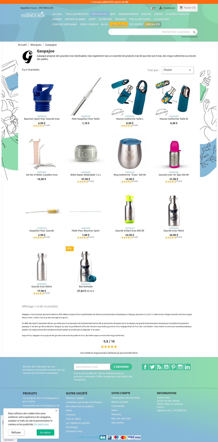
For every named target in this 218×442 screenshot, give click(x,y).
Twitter (152, 367)
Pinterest (173, 367)
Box (112, 14)
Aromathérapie (128, 14)
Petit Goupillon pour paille (86, 118)
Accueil (57, 14)
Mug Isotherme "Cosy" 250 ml (130, 174)
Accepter (45, 432)
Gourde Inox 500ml (41, 286)
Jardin (158, 14)
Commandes (118, 405)
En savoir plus (41, 424)
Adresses (116, 414)
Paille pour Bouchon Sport (86, 230)
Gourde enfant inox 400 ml (129, 230)
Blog (104, 24)
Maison (146, 14)
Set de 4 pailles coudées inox (41, 174)
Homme (57, 19)
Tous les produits (77, 14)
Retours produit (119, 401)
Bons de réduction (121, 418)
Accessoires (161, 19)
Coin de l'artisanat (64, 24)
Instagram (180, 367)
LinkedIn (187, 367)
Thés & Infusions (140, 19)
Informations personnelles (125, 397)
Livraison (70, 414)
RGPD (69, 410)
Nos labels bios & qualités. (80, 406)
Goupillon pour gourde (41, 230)
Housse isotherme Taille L (129, 118)
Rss (159, 367)
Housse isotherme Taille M (174, 118)
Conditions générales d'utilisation (84, 402)
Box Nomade (86, 286)
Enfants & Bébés (75, 19)
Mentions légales (75, 398)
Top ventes (136, 24)
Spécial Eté (153, 24)
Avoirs (114, 410)
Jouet (92, 19)
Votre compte (120, 393)
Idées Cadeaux (89, 24)
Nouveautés (99, 14)
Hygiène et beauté (177, 14)
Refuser (16, 432)
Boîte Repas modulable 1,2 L (86, 174)
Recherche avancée (190, 36)
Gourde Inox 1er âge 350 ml (174, 174)
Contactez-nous (74, 431)
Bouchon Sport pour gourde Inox (41, 118)
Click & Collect (73, 418)
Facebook (145, 367)
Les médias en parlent (78, 422)
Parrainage (72, 427)
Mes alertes (117, 422)
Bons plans (118, 24)
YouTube (166, 367)
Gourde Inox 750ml (174, 230)
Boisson (120, 19)
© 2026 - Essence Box (88, 437)
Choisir (178, 70)
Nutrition (105, 19)
